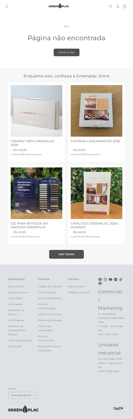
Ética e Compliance (50, 298)
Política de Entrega (50, 320)
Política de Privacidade (45, 328)
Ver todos (66, 254)
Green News (15, 298)
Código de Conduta (50, 286)
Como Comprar (47, 292)
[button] (6, 6)
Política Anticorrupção (47, 306)
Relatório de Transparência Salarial (16, 330)
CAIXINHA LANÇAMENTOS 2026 (95, 141)
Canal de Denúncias (20, 340)
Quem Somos (16, 286)
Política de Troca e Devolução (49, 348)
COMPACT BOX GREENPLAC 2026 (33, 143)
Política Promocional (46, 338)
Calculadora (15, 304)
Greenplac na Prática (16, 312)
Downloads (15, 346)
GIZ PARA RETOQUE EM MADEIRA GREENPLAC (29, 225)
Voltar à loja (67, 52)
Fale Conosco (76, 286)
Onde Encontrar (17, 292)
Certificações (16, 320)
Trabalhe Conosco (79, 292)
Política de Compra (50, 314)
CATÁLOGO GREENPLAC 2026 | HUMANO (95, 225)
